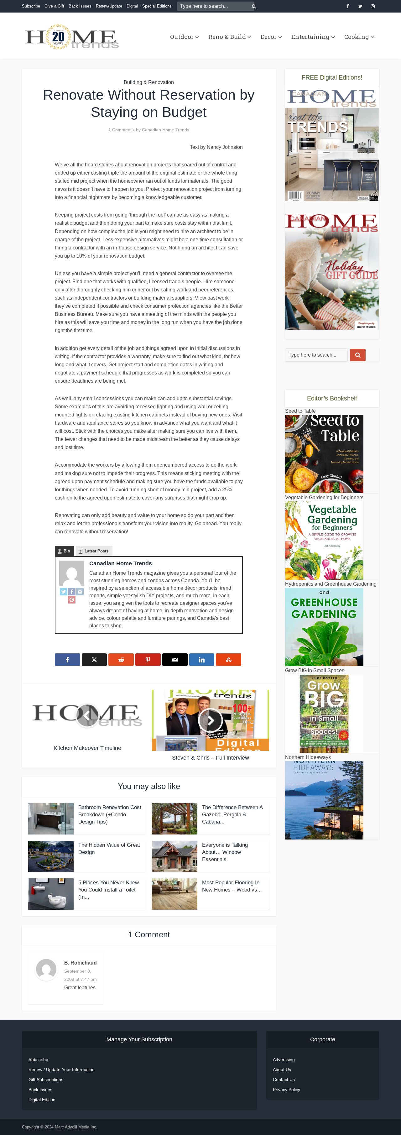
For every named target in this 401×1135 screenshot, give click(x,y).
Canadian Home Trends (165, 129)
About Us (282, 1069)
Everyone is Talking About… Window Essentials (225, 852)
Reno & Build (227, 36)
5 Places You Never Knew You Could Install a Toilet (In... (108, 890)
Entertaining (310, 36)
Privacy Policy (286, 1089)
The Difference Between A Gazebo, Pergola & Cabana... (232, 814)
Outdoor (182, 36)
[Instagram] (80, 591)
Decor (269, 36)
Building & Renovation (149, 82)
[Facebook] (72, 591)
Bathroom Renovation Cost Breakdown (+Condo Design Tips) (109, 814)
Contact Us (284, 1079)
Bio (67, 551)
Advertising (284, 1059)
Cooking (356, 36)
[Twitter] (63, 591)
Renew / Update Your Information (62, 1069)
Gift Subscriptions (46, 1079)
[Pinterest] (72, 599)
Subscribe (31, 6)
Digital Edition (42, 1099)
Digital (132, 6)
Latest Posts (96, 551)
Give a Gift (54, 6)
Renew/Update (109, 6)
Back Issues (80, 6)
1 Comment (120, 129)
